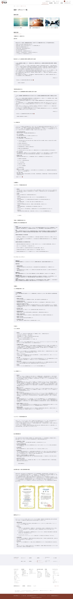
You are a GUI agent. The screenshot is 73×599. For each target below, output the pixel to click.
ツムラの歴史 (15, 575)
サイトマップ (48, 595)
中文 (70, 1)
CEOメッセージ (16, 570)
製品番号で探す (24, 572)
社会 (53, 578)
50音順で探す (24, 571)
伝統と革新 (38, 577)
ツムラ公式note (16, 582)
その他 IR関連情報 (47, 576)
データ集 (54, 580)
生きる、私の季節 (39, 574)
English (67, 1)
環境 (53, 577)
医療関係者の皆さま (48, 1)
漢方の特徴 (31, 570)
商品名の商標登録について (17, 595)
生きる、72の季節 (39, 573)
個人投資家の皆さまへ (48, 575)
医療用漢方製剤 (24, 570)
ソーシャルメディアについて (42, 595)
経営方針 (46, 570)
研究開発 (15, 579)
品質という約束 (16, 576)
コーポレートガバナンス (17, 580)
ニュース (62, 1)
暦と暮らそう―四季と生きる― (39, 572)
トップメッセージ (55, 570)
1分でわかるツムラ (16, 574)
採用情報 (54, 1)
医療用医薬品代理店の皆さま (54, 595)
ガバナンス (54, 579)
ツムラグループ (16, 581)
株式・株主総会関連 (47, 574)
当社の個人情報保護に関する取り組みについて (32, 595)
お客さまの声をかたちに (25, 575)
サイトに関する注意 (23, 595)
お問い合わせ (57, 1)
